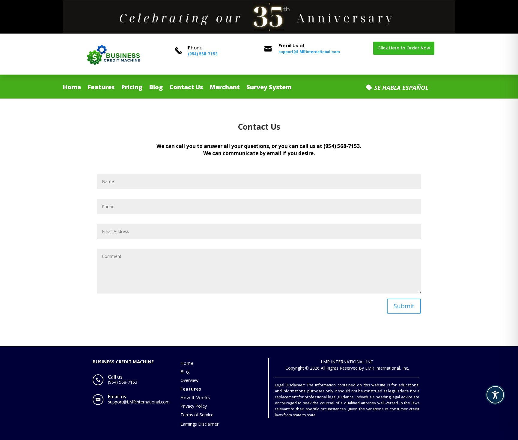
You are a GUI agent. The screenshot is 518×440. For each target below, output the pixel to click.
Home (72, 88)
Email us (117, 396)
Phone (195, 48)
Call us (115, 377)
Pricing (131, 88)
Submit (404, 306)
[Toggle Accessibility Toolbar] (495, 394)
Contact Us (186, 88)
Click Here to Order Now (403, 48)
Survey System (269, 88)
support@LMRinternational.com (309, 52)
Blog (156, 88)
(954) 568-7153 (203, 54)
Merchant (225, 88)
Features (101, 88)
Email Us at (291, 46)
